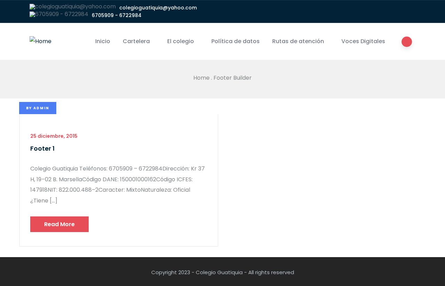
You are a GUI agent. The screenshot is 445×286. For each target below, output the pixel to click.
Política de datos (235, 41)
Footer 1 (42, 148)
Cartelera (136, 41)
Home (201, 78)
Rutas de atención (298, 41)
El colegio (180, 41)
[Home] (40, 41)
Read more (59, 224)
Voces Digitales (363, 41)
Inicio (102, 41)
